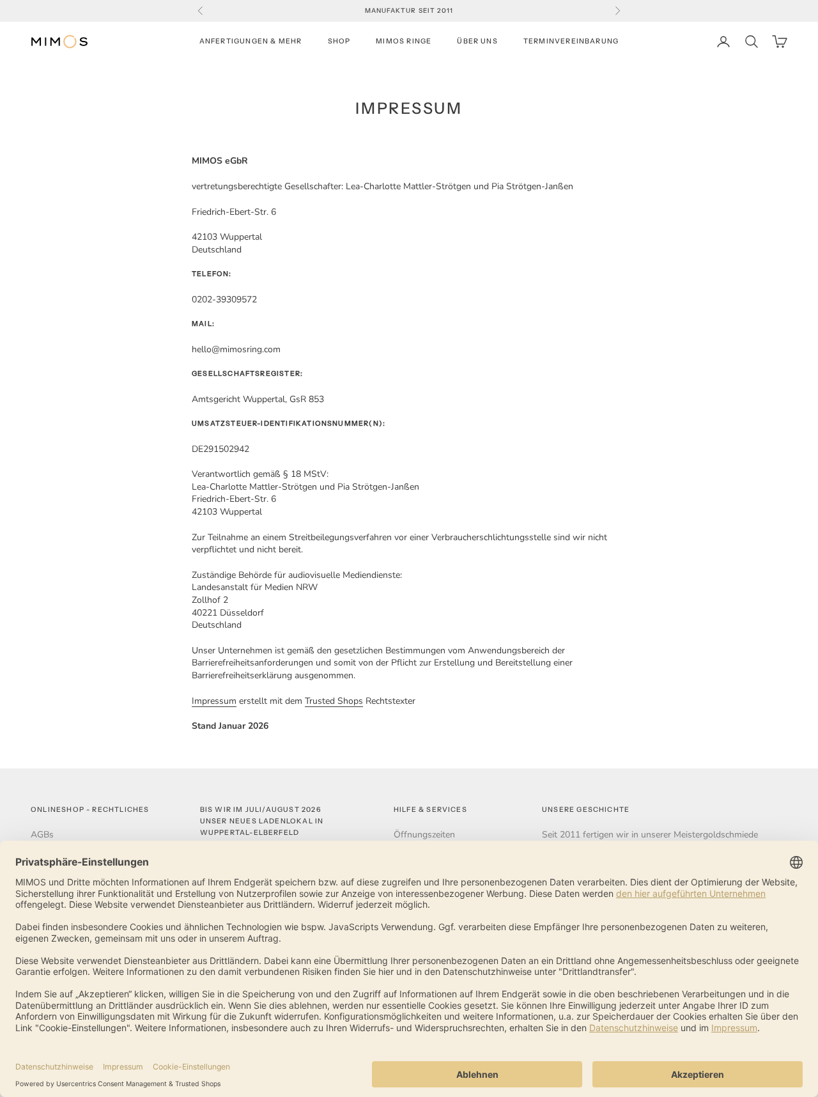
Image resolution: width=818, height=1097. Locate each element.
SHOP (339, 41)
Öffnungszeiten (424, 835)
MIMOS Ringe (403, 41)
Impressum (214, 701)
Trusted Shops (334, 701)
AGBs (42, 835)
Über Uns (477, 41)
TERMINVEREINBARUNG (571, 41)
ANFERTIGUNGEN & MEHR (250, 41)
